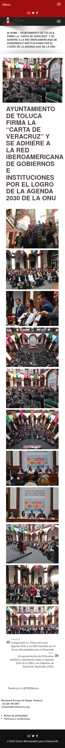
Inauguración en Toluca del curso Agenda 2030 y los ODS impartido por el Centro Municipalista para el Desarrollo (33, 644)
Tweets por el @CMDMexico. (24, 688)
